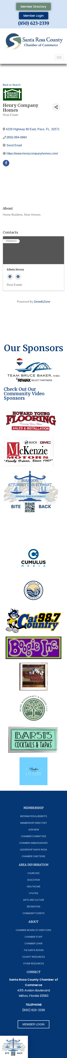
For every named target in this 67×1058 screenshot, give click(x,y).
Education (33, 879)
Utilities (33, 893)
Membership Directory (33, 822)
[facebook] (6, 163)
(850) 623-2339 (33, 23)
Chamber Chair (33, 943)
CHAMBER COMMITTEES (33, 836)
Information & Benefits (33, 816)
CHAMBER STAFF (33, 936)
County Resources (33, 956)
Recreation (33, 906)
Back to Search (12, 84)
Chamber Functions (33, 856)
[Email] (10, 277)
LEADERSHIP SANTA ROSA (33, 849)
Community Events (33, 913)
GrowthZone (42, 301)
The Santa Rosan (34, 950)
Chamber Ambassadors (33, 843)
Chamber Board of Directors (33, 930)
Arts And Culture (33, 899)
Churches (33, 873)
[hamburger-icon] (59, 57)
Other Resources (33, 963)
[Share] (56, 107)
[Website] (18, 277)
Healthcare (33, 886)
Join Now (33, 829)
